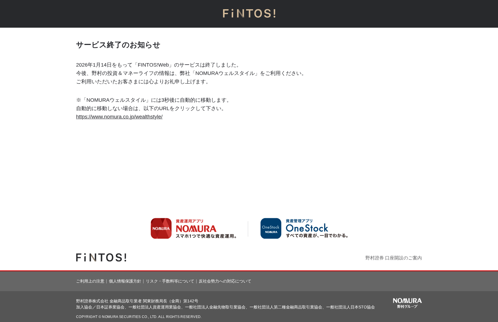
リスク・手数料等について (170, 281)
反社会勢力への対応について (225, 281)
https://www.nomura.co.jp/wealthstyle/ (119, 117)
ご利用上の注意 (90, 281)
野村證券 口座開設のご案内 (393, 257)
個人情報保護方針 (125, 281)
